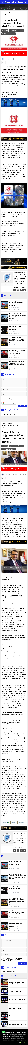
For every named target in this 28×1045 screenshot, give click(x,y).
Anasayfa (3, 12)
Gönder (22, 30)
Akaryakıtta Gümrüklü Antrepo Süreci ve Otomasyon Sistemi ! (17, 6)
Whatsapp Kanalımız (9, 33)
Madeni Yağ (10, 12)
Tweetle (14, 30)
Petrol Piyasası (7, 59)
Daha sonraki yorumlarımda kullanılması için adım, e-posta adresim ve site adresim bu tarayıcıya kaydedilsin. (13, 398)
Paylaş (6, 30)
